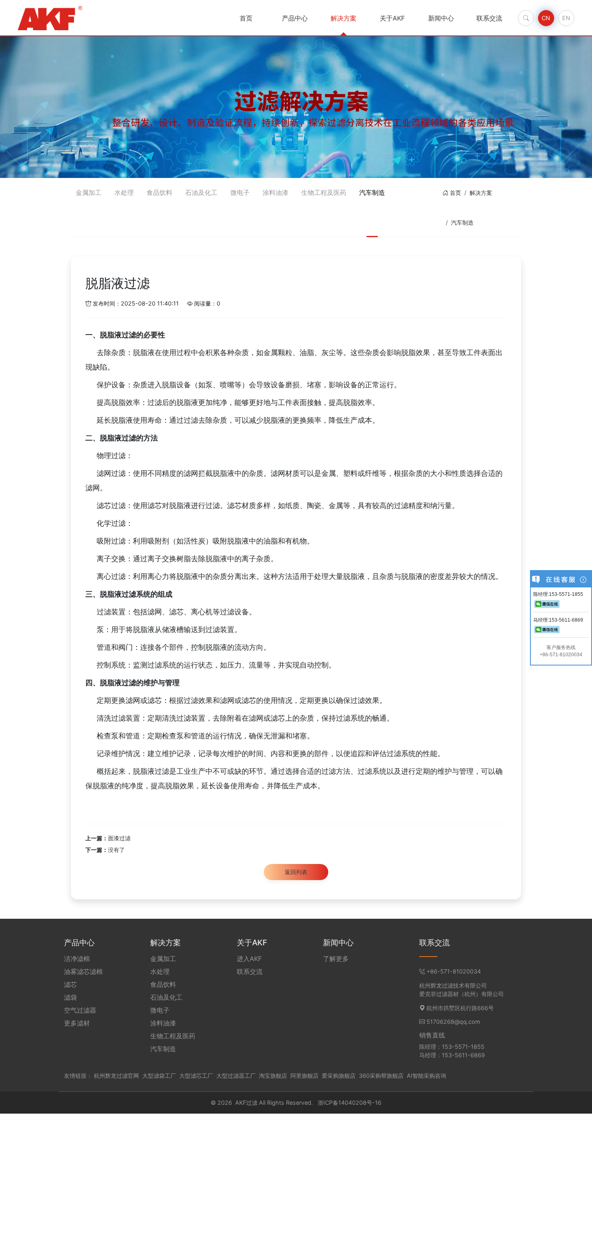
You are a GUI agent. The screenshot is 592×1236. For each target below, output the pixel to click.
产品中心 (295, 18)
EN (566, 17)
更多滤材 (77, 1023)
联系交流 (489, 18)
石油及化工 (201, 192)
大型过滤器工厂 (236, 1075)
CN (546, 17)
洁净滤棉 (77, 959)
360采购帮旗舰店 (381, 1075)
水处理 (124, 192)
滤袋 (70, 997)
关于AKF (392, 18)
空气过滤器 (80, 1010)
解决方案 (343, 18)
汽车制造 (372, 192)
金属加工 (88, 192)
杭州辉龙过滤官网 (116, 1075)
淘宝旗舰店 (273, 1075)
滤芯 (70, 984)
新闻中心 (441, 18)
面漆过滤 (119, 838)
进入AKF (249, 959)
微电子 (240, 192)
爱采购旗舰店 (339, 1075)
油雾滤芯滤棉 (83, 971)
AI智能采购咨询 (426, 1075)
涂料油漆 (275, 192)
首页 (246, 18)
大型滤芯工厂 (196, 1075)
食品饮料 (159, 192)
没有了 (116, 849)
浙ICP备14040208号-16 (349, 1102)
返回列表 (296, 871)
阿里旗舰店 (304, 1075)
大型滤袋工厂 (159, 1075)
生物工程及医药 (323, 192)
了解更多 (336, 959)
